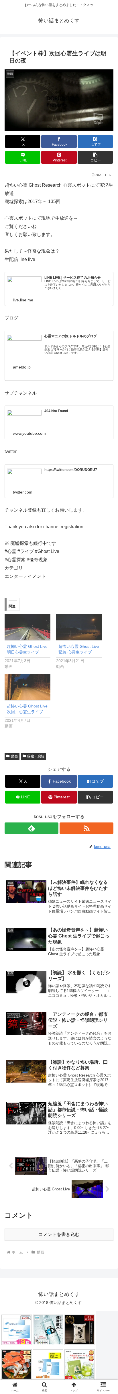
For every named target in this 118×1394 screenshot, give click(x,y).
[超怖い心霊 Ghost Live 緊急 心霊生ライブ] (79, 627)
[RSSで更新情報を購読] (86, 828)
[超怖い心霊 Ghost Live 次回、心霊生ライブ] (27, 687)
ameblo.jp (22, 367)
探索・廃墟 (35, 756)
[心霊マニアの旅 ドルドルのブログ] (24, 344)
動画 (14, 756)
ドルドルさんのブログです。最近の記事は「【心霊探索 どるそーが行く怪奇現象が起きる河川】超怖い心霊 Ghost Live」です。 (77, 350)
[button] (95, 157)
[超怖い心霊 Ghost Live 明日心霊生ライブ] (27, 627)
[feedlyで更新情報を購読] (31, 828)
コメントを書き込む (59, 1234)
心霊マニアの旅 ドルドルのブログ (70, 336)
